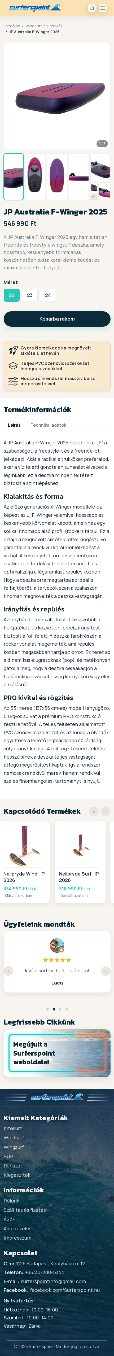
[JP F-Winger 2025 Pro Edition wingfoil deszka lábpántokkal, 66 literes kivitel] (100, 168)
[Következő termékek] (106, 811)
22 (12, 295)
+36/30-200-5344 (44, 1272)
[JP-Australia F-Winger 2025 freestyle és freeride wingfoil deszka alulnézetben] (57, 177)
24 (48, 295)
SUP (8, 1156)
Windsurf (14, 1137)
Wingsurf (33, 25)
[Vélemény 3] (60, 1009)
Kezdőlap (12, 25)
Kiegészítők (17, 1175)
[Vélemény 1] (47, 1009)
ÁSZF (9, 1219)
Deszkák (54, 25)
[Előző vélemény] (8, 971)
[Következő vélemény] (106, 971)
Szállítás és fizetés (25, 1210)
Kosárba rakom (57, 319)
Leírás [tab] (14, 425)
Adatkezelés (18, 1228)
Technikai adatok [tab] (48, 425)
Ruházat (13, 1165)
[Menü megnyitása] (102, 8)
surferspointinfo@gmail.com (53, 1281)
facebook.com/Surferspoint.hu (65, 1290)
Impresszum (17, 1238)
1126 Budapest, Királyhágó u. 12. (51, 1263)
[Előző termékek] (94, 811)
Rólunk (11, 1200)
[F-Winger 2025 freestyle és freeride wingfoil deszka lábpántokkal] (104, 191)
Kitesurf (13, 1128)
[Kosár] (91, 8)
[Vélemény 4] (66, 1009)
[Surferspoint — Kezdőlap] (35, 7)
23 (30, 295)
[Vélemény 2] (54, 1009)
